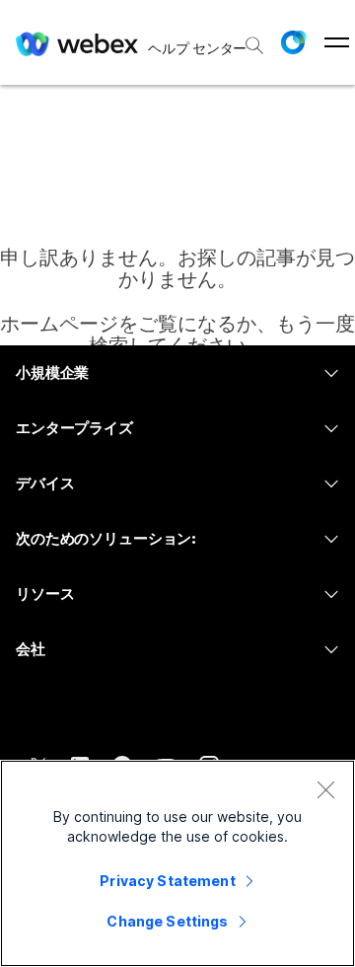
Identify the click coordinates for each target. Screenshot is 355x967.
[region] (177, 863)
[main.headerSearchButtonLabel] (252, 38)
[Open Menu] (337, 42)
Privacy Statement (167, 880)
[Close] (325, 789)
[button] (293, 42)
